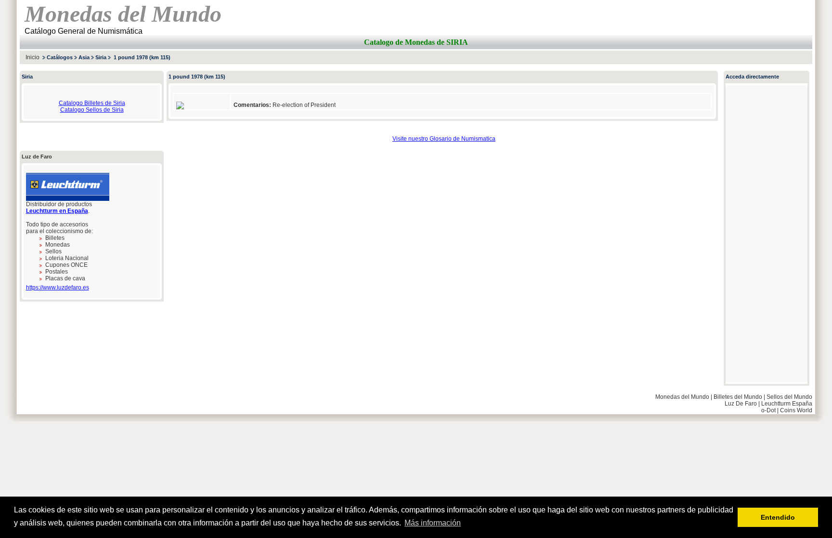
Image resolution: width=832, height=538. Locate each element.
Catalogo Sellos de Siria (92, 109)
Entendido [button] (778, 517)
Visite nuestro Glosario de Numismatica (443, 138)
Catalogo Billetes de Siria (92, 103)
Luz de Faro (37, 156)
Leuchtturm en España (57, 211)
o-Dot (768, 410)
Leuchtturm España (786, 403)
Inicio (32, 57)
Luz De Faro (741, 403)
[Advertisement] (699, 57)
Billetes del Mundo (738, 397)
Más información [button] (432, 523)
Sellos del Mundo (789, 397)
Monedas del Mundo (682, 397)
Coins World (796, 410)
